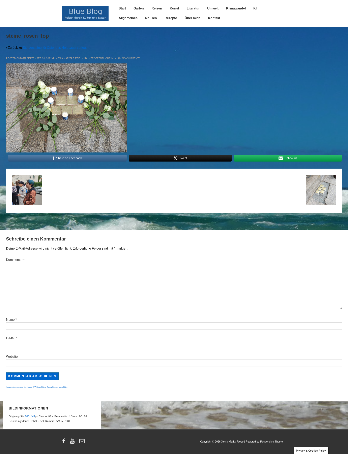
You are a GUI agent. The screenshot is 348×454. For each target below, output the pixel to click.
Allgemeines (128, 18)
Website (12, 356)
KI (255, 8)
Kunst (174, 8)
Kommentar (15, 259)
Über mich (192, 18)
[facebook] (64, 442)
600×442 (30, 416)
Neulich (151, 18)
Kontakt (214, 18)
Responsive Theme (271, 441)
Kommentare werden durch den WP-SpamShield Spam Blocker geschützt (36, 387)
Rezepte (171, 18)
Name (10, 319)
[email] (82, 442)
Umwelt (213, 8)
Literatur (193, 8)
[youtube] (73, 442)
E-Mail (10, 338)
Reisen (156, 8)
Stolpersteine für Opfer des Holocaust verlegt (55, 47)
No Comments (131, 58)
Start (122, 8)
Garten (139, 8)
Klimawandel (236, 8)
